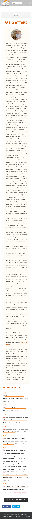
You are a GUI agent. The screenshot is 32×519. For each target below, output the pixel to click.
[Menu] (30, 3)
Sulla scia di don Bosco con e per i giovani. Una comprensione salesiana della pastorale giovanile (15, 441)
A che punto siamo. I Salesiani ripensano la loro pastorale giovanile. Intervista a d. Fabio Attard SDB (15, 419)
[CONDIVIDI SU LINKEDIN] (18, 506)
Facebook (7, 506)
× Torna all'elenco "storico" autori (16, 499)
